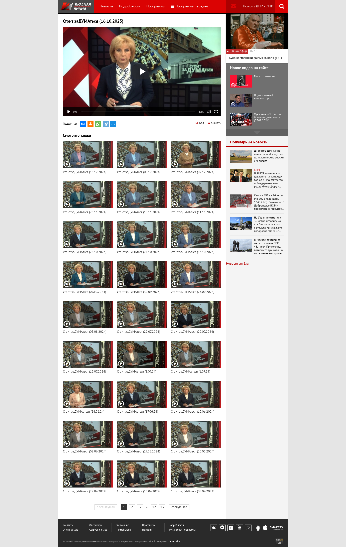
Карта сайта (174, 541)
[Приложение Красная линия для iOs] (265, 528)
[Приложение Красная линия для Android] (258, 528)
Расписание (122, 525)
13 (162, 507)
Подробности (129, 6)
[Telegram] (106, 124)
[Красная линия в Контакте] (213, 528)
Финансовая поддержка (182, 530)
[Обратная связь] (233, 6)
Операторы (95, 525)
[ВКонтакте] (83, 124)
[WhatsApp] (98, 124)
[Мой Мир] (113, 124)
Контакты (68, 525)
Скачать (216, 123)
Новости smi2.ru (237, 263)
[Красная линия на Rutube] (248, 528)
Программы (155, 6)
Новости (106, 6)
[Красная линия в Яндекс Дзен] (230, 528)
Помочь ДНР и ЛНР (258, 6)
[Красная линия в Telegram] (222, 528)
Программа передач (191, 6)
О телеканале (70, 530)
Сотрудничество (98, 530)
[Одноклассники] (91, 124)
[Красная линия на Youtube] (239, 528)
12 (154, 507)
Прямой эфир (123, 530)
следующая (179, 507)
